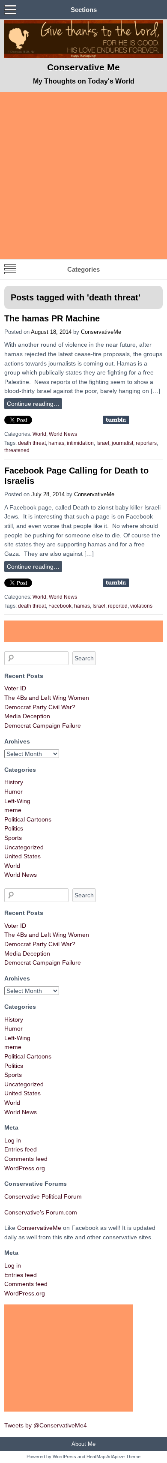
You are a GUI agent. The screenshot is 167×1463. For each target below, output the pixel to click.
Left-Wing (17, 800)
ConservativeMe (101, 332)
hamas (56, 443)
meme (12, 809)
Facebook (60, 606)
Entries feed (20, 1149)
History (13, 782)
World (39, 434)
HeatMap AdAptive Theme (113, 1456)
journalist (122, 443)
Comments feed (26, 1158)
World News (63, 434)
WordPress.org (24, 1168)
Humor (13, 791)
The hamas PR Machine (52, 318)
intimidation (80, 443)
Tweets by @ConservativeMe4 (45, 1425)
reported (118, 606)
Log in (12, 1140)
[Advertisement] (83, 175)
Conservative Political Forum (43, 1196)
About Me (83, 1444)
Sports (13, 837)
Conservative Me (83, 67)
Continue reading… (33, 403)
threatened (17, 450)
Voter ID (15, 688)
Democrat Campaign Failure (42, 725)
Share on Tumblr (116, 420)
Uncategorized (24, 847)
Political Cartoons (27, 819)
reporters (146, 443)
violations (141, 606)
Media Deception (27, 716)
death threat (32, 443)
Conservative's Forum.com (40, 1212)
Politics (13, 828)
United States (22, 856)
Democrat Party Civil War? (39, 707)
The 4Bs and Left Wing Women (46, 697)
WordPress (64, 1456)
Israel (102, 443)
